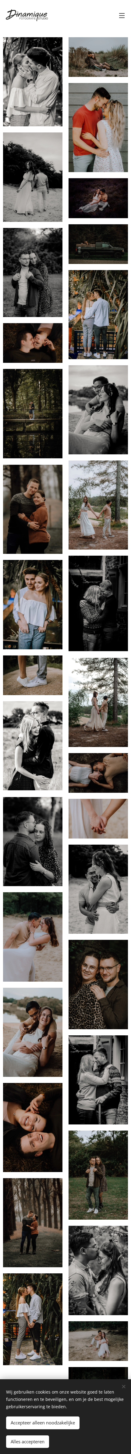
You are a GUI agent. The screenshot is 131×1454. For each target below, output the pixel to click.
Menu (122, 15)
